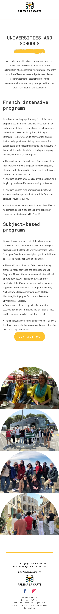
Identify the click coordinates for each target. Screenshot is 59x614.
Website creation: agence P (29, 603)
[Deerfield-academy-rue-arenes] (29, 534)
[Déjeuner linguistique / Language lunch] (29, 407)
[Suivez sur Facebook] (25, 591)
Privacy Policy (29, 600)
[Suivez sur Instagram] (34, 591)
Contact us (30, 336)
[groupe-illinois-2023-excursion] (29, 492)
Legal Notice (29, 598)
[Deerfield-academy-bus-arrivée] (29, 449)
